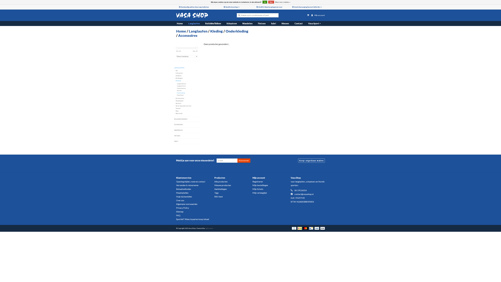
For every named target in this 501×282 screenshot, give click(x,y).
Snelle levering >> (233, 7)
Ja (265, 2)
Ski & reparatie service (183, 106)
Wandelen (247, 23)
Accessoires (187, 35)
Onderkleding (237, 31)
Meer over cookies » (282, 2)
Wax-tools (179, 113)
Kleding (216, 31)
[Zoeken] (239, 15)
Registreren (257, 181)
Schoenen (179, 73)
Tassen (178, 108)
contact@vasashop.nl (304, 194)
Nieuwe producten (222, 185)
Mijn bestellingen (260, 185)
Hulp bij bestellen (184, 196)
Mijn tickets (257, 189)
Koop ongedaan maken (311, 160)
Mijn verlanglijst (259, 193)
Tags (216, 193)
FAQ (178, 215)
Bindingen (179, 78)
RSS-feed (218, 196)
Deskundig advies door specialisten (195, 7)
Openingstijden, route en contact (190, 181)
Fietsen (262, 23)
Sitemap (179, 211)
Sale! (273, 23)
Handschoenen (181, 88)
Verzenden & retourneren (187, 185)
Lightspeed (209, 228)
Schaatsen (231, 23)
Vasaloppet (179, 101)
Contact (298, 23)
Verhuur (178, 103)
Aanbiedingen (220, 189)
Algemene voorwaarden (186, 204)
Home (180, 23)
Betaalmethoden (183, 189)
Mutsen (179, 90)
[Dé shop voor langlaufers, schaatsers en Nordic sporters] (192, 15)
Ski (177, 70)
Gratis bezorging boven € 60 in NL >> (308, 7)
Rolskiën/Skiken (213, 23)
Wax (177, 111)
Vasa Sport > (314, 23)
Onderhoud (180, 95)
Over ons (180, 200)
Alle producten (221, 181)
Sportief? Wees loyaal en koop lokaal (192, 219)
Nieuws (285, 23)
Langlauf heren (181, 86)
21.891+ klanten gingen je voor (270, 7)
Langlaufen (194, 23)
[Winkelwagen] (308, 15)
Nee (271, 2)
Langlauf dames (181, 83)
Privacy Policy (182, 208)
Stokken (178, 76)
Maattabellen (182, 193)
